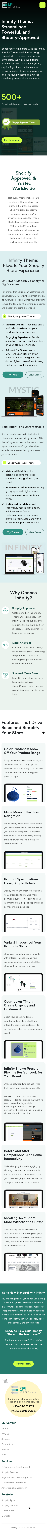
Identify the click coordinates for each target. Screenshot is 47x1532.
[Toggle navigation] (42, 5)
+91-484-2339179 (23, 1406)
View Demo (35, 374)
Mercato (6, 1515)
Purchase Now (11, 140)
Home (5, 1428)
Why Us (5, 1433)
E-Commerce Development (16, 1467)
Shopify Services (10, 1472)
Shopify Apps (8, 1500)
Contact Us (7, 1444)
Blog (4, 1454)
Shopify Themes (10, 1505)
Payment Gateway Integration (17, 1477)
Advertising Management (14, 1487)
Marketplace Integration (14, 1482)
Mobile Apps (8, 1510)
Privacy (5, 1449)
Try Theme (13, 374)
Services (6, 1439)
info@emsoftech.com (23, 1410)
